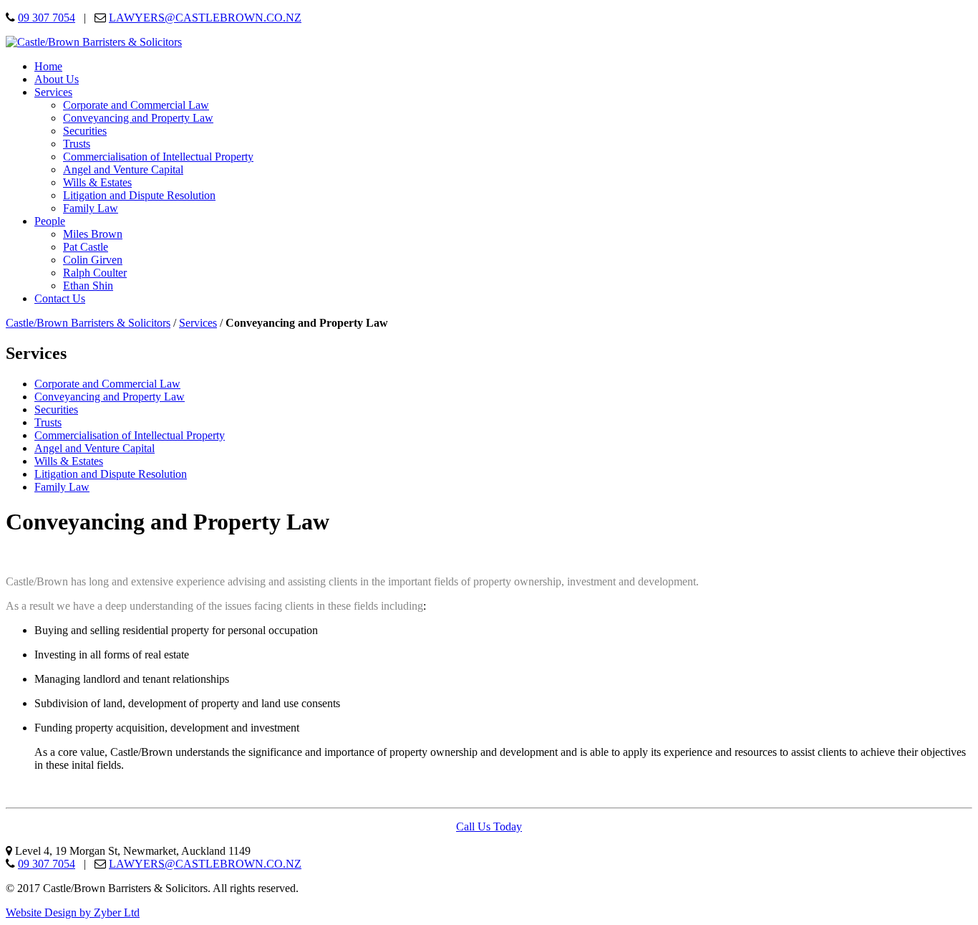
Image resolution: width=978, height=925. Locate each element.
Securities (85, 131)
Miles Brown (92, 234)
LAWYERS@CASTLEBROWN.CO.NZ (205, 17)
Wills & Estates (97, 182)
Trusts (76, 144)
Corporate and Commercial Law (136, 105)
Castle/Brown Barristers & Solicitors (88, 323)
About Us (56, 79)
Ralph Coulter (95, 273)
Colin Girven (92, 260)
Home (48, 66)
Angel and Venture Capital (123, 169)
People (49, 221)
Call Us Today (489, 826)
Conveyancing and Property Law (138, 118)
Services (53, 92)
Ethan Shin (88, 285)
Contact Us (59, 298)
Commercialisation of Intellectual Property (158, 156)
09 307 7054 (46, 17)
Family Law (90, 208)
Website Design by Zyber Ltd (73, 912)
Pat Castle (85, 247)
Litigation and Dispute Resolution (139, 195)
